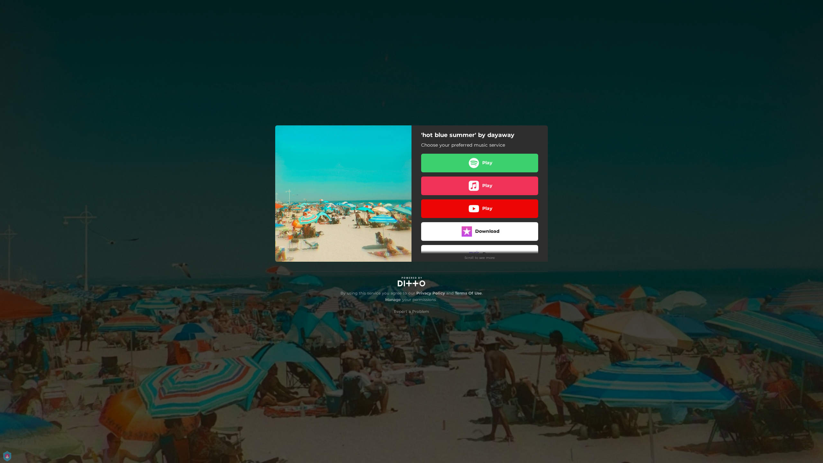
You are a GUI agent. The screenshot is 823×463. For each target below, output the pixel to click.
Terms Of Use (468, 293)
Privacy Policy (430, 293)
